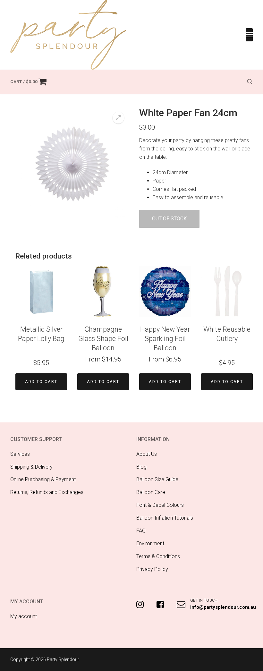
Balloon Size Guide (157, 479)
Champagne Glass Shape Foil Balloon (103, 338)
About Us (146, 454)
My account (23, 616)
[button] (118, 117)
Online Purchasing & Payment (43, 479)
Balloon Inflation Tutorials (164, 518)
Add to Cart (41, 381)
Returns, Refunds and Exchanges (46, 492)
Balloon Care (150, 492)
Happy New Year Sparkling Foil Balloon (165, 338)
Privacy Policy (152, 569)
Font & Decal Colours (160, 505)
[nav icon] (249, 35)
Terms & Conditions (158, 556)
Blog (141, 467)
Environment (150, 543)
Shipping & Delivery (31, 467)
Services (20, 454)
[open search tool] (250, 82)
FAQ (141, 531)
